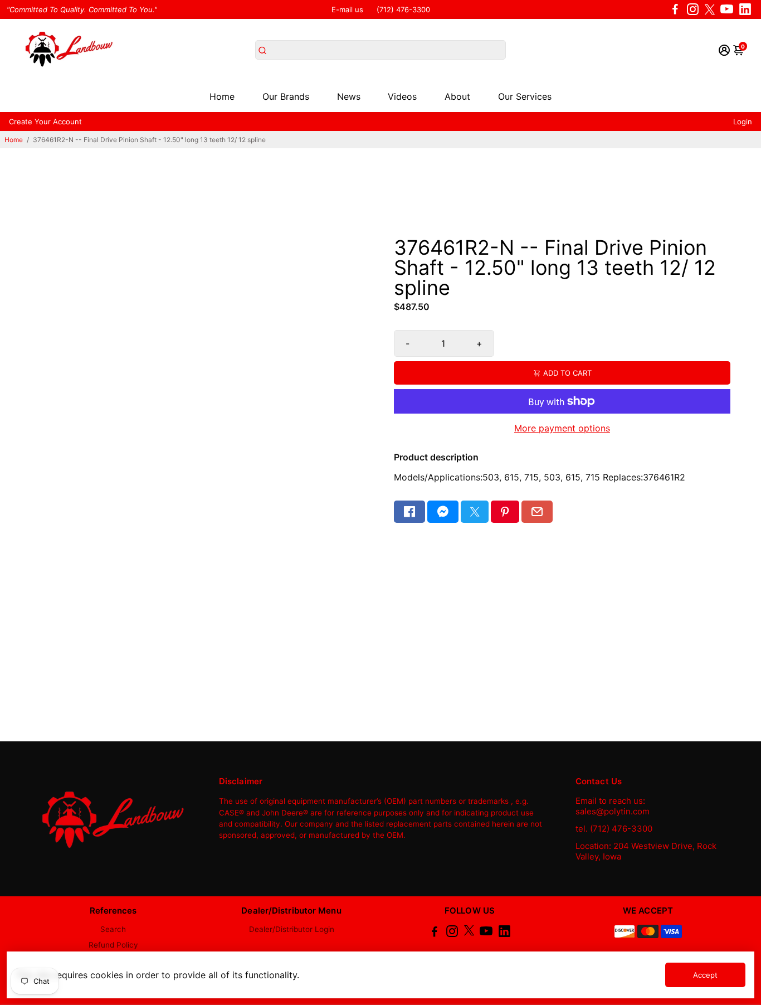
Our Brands (285, 96)
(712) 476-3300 (403, 9)
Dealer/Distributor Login (291, 929)
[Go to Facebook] (675, 9)
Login (742, 121)
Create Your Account (45, 121)
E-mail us (347, 9)
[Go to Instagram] (693, 9)
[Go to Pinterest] (505, 512)
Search (113, 929)
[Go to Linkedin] (745, 9)
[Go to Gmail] (537, 512)
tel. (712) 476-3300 (613, 828)
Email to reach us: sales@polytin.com (612, 806)
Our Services (525, 96)
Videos (402, 96)
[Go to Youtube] (727, 9)
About (457, 96)
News (348, 96)
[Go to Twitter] (709, 9)
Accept (705, 974)
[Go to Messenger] (442, 512)
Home (222, 96)
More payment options (562, 428)
